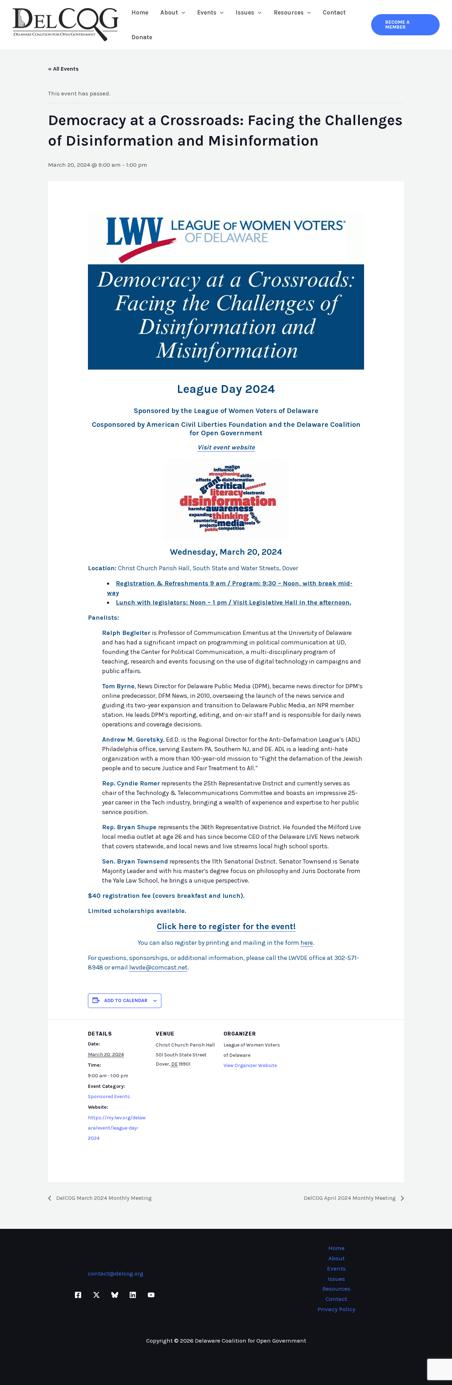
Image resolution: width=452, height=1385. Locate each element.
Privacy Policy (336, 1309)
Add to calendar (126, 1000)
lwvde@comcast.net (158, 967)
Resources (289, 12)
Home (139, 12)
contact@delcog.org (115, 1273)
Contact (334, 12)
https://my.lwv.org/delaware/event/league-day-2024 (116, 1128)
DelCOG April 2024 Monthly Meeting (350, 1198)
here (307, 943)
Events (206, 12)
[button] (181, 12)
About (169, 12)
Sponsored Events (109, 1097)
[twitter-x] (97, 1294)
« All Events (63, 68)
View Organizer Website (250, 1065)
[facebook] (79, 1294)
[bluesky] (116, 1294)
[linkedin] (134, 1294)
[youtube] (152, 1294)
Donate (141, 37)
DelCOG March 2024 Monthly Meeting (103, 1198)
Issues (245, 12)
